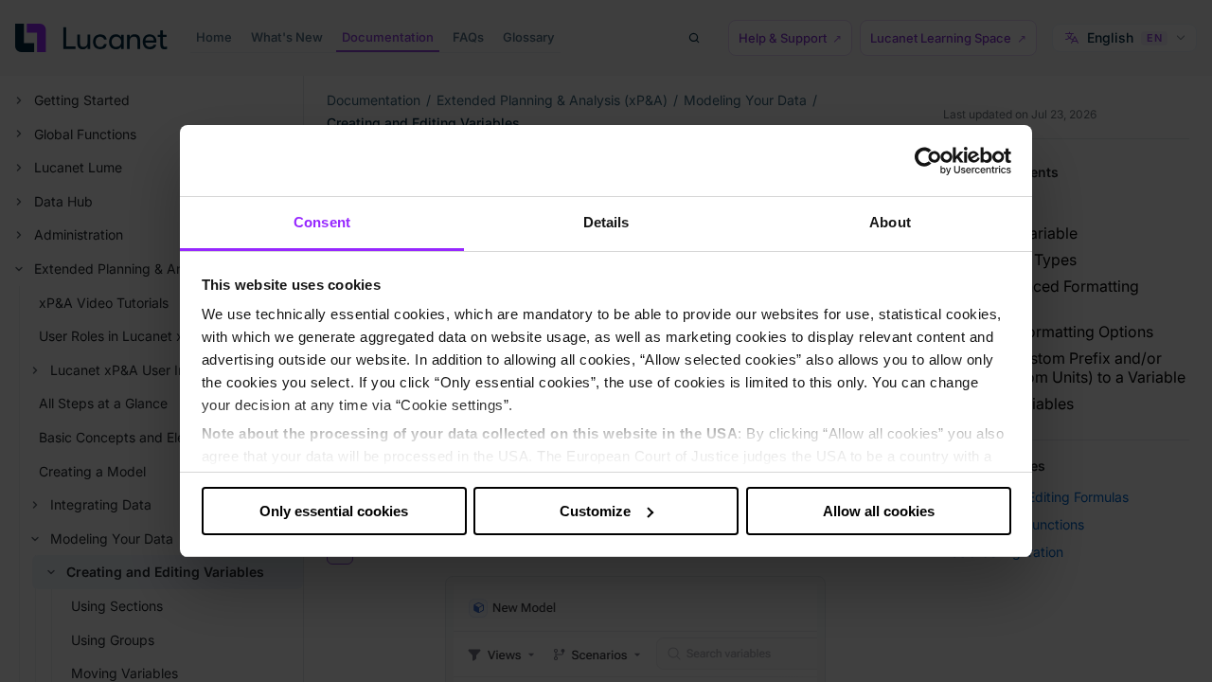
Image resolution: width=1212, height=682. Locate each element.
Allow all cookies (879, 511)
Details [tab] (606, 222)
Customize (595, 511)
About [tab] (890, 222)
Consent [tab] (322, 222)
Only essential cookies (333, 511)
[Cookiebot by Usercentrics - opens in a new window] (928, 161)
